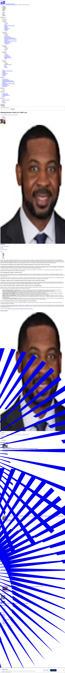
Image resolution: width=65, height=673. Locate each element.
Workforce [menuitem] (4, 74)
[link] (3, 14)
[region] (32, 670)
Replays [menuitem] (3, 96)
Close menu (2, 77)
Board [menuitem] (3, 101)
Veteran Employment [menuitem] (5, 85)
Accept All (53, 670)
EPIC (32, 308)
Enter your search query (5, 107)
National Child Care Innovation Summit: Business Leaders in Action (18, 308)
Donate (3, 12)
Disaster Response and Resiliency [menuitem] (7, 80)
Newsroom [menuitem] (4, 102)
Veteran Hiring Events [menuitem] (6, 95)
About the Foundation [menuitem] (5, 99)
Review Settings (46, 670)
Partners (4, 8)
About (4, 10)
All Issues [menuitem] (4, 75)
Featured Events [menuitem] (5, 93)
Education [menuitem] (4, 72)
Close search (3, 105)
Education (4, 117)
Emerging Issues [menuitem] (5, 73)
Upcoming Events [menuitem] (5, 94)
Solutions (4, 7)
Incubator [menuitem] (3, 82)
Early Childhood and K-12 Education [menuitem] (8, 81)
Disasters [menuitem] (3, 71)
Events (4, 9)
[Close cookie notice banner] (63, 670)
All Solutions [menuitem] (4, 86)
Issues (4, 6)
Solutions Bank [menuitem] (4, 84)
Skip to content (2, 0)
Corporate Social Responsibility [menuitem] (7, 70)
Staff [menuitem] (3, 100)
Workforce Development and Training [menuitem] (8, 83)
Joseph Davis (2, 244)
